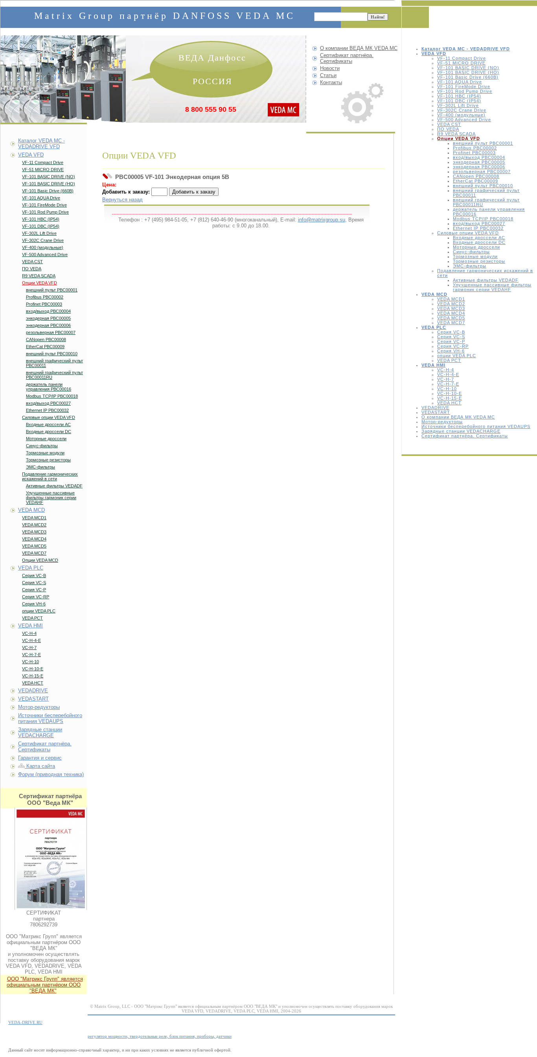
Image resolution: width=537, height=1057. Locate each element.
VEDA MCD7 (451, 322)
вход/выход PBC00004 (479, 157)
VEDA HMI (30, 626)
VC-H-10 (447, 388)
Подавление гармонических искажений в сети (50, 476)
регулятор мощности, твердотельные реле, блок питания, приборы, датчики (160, 1036)
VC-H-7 (445, 379)
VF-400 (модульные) (461, 115)
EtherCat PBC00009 (475, 181)
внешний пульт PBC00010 (483, 185)
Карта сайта (40, 766)
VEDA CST (449, 124)
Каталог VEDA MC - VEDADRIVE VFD (41, 143)
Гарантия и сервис (40, 758)
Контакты (331, 82)
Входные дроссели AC (479, 237)
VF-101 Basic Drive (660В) (467, 77)
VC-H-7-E (448, 384)
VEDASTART (435, 412)
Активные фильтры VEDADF (486, 280)
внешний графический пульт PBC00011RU (54, 375)
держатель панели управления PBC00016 (48, 386)
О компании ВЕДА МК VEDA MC (458, 417)
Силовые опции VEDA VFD (468, 233)
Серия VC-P (451, 341)
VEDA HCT (449, 402)
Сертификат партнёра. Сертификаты (464, 435)
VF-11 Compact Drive (461, 58)
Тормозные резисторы (479, 261)
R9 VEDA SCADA (456, 133)
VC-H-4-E (448, 374)
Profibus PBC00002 (475, 148)
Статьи (328, 75)
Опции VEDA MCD (40, 560)
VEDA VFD (31, 155)
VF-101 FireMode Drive (463, 86)
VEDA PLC (30, 568)
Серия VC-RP (453, 346)
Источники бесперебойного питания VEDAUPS (475, 426)
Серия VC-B (451, 332)
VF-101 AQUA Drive (459, 81)
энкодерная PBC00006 (479, 166)
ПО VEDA (448, 129)
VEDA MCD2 (451, 303)
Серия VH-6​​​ (451, 351)
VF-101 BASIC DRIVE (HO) (468, 72)
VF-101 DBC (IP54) (459, 100)
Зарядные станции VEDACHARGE (460, 431)
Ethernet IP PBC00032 (478, 228)
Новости (330, 68)
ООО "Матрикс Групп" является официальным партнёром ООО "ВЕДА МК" (45, 985)
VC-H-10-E (449, 393)
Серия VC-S (451, 336)
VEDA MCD (31, 510)
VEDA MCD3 (451, 308)
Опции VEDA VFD (39, 282)
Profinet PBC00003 (474, 152)
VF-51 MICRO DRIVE (461, 63)
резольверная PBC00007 (482, 171)
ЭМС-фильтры (469, 266)
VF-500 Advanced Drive (464, 119)
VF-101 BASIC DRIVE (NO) (468, 67)
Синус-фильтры (471, 251)
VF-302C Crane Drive (461, 110)
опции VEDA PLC (456, 355)
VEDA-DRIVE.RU (25, 1022)
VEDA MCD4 (451, 313)
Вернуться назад (122, 200)
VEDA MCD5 (451, 317)
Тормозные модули (475, 256)
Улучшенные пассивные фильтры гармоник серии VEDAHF (492, 287)
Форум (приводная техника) (51, 774)
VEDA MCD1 (451, 299)
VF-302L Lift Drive (458, 105)
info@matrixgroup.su (321, 220)
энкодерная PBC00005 (479, 162)
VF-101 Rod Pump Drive (464, 91)
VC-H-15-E (449, 398)
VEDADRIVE (435, 407)
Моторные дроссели (476, 247)
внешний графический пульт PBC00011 (54, 363)
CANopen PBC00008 (476, 176)
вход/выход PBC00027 (479, 223)
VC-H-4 (445, 369)
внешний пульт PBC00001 (483, 143)
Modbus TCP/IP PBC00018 (483, 218)
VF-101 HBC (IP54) (459, 96)
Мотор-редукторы (442, 421)
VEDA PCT (449, 360)
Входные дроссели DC (479, 242)
